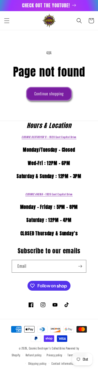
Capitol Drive (49, 137)
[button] (7, 21)
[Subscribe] (80, 266)
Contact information (63, 363)
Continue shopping (49, 93)
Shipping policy (37, 363)
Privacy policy (54, 355)
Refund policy (34, 355)
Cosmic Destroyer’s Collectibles (47, 348)
